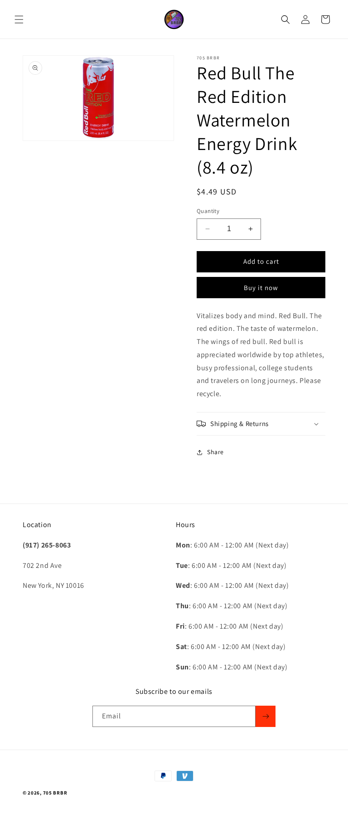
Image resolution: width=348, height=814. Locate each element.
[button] (19, 19)
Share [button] (215, 452)
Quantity (208, 211)
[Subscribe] (266, 716)
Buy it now (261, 287)
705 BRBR (55, 793)
